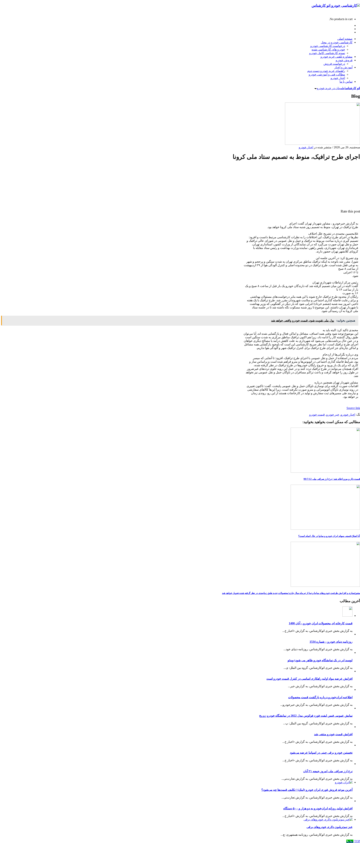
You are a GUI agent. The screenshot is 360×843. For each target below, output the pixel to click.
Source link (353, 408)
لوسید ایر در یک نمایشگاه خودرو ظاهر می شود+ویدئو (320, 660)
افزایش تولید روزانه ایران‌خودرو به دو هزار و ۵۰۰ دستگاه (317, 808)
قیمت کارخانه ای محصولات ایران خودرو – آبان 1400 (320, 623)
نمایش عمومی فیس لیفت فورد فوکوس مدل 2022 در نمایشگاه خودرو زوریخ (305, 715)
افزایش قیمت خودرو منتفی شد (333, 734)
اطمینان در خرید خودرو (338, 88)
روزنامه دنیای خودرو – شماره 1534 (331, 641)
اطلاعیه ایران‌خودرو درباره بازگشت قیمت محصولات (320, 697)
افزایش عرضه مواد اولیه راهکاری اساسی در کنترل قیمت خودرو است (309, 678)
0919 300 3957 (351, 12)
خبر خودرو (332, 414)
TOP (357, 841)
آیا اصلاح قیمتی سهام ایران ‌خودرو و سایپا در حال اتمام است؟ (329, 536)
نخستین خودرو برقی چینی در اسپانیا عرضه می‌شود (321, 752)
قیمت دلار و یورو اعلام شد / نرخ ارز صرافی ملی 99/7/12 (332, 479)
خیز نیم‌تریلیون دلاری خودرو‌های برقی (329, 827)
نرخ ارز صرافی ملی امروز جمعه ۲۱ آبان (327, 771)
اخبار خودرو (306, 147)
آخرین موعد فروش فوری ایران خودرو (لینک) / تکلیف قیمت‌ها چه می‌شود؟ (306, 789)
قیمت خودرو (317, 414)
